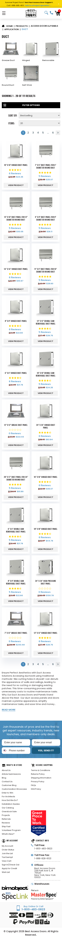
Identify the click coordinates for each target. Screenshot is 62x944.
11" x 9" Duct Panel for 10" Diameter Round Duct (45, 270)
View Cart (6, 861)
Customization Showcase (14, 789)
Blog (4, 777)
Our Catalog (8, 807)
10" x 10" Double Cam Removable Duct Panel (45, 374)
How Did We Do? (10, 800)
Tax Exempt (7, 857)
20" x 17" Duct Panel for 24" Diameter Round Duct (16, 478)
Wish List (6, 872)
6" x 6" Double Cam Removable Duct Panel (16, 530)
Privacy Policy (37, 781)
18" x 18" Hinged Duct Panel (45, 529)
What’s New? (8, 834)
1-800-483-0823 (51, 13)
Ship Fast (6, 826)
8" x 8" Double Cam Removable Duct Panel (16, 582)
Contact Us (7, 781)
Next (58, 132)
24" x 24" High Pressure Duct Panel (45, 582)
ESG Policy (36, 789)
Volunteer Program (11, 830)
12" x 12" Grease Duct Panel (16, 425)
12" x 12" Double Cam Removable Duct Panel (45, 322)
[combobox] (4, 750)
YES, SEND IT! (46, 750)
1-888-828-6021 (42, 858)
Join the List (7, 853)
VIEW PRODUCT (16, 185)
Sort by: (12, 115)
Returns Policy (38, 774)
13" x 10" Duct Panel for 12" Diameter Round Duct (16, 218)
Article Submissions (11, 774)
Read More (8, 709)
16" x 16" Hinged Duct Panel (45, 477)
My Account (7, 846)
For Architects (8, 796)
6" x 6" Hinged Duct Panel (16, 373)
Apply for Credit (9, 868)
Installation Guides (11, 804)
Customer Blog (9, 785)
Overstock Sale (9, 811)
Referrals (6, 819)
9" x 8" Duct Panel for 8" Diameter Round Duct (45, 218)
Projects (6, 815)
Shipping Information (41, 777)
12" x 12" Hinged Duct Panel (45, 632)
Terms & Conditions (40, 770)
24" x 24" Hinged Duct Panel (45, 426)
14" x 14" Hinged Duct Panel (16, 269)
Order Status (8, 849)
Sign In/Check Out (10, 864)
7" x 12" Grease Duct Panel (16, 632)
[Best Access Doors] (31, 13)
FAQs (33, 785)
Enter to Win (7, 792)
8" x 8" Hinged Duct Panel (16, 321)
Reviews (6, 822)
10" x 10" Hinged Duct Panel (16, 165)
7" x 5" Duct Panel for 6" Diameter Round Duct (45, 166)
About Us (6, 770)
